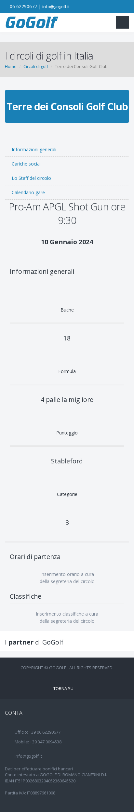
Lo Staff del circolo (30, 178)
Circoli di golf (35, 66)
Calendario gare (27, 192)
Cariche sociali (26, 164)
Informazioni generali (33, 149)
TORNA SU (63, 688)
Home (11, 66)
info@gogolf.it (56, 6)
